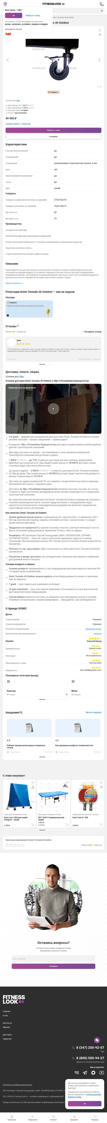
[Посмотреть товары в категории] (8, 315)
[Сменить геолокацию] (5, 4)
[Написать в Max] (93, 1072)
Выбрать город (33, 15)
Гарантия (7, 1039)
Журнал (6, 1027)
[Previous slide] (8, 60)
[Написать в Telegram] (84, 1072)
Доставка (7, 1035)
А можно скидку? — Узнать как (18, 124)
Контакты (7, 1023)
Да (14, 15)
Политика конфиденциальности (17, 1085)
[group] (42, 364)
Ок (85, 1104)
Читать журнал (93, 712)
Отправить (53, 966)
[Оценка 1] (7, 845)
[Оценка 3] (15, 845)
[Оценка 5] (23, 845)
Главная (6, 1011)
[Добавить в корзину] (33, 824)
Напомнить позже (13, 29)
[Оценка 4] (19, 845)
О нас (5, 1015)
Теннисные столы (93, 629)
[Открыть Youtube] (101, 1072)
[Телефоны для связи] (101, 4)
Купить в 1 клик (53, 130)
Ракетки (97, 633)
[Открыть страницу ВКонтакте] (76, 1072)
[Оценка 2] (11, 845)
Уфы (18, 101)
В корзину (53, 137)
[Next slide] (99, 60)
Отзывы (12, 326)
